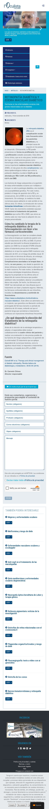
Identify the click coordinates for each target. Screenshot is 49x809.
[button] (37, 66)
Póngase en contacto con (24, 771)
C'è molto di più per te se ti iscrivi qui (22, 386)
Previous (8, 28)
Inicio (6, 90)
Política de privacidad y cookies (25, 762)
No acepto (21, 805)
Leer (7, 40)
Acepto (12, 805)
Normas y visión (24, 764)
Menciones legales (24, 766)
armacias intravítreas (14, 206)
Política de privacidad (27, 476)
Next (40, 28)
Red (24, 768)
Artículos (14, 90)
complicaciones (33, 168)
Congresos (10, 70)
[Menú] (43, 6)
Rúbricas (10, 63)
